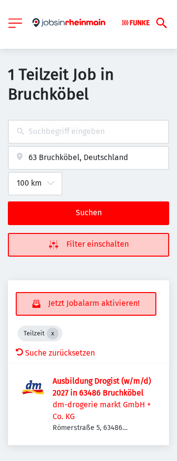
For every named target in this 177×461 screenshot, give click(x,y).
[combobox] (88, 132)
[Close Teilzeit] (53, 333)
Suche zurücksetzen (60, 353)
